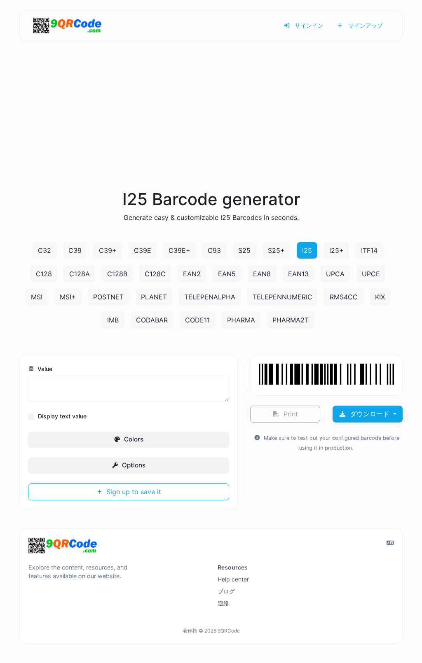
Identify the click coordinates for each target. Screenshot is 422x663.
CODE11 (197, 320)
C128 (44, 274)
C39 (75, 250)
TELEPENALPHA (209, 297)
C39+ (108, 250)
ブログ (226, 591)
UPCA (335, 274)
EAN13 (298, 274)
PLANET (154, 297)
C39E (142, 250)
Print (289, 414)
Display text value (62, 416)
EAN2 (192, 274)
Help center (233, 579)
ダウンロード (370, 414)
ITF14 (369, 250)
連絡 (223, 603)
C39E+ (179, 250)
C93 (214, 250)
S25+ (276, 250)
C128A (79, 274)
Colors (132, 439)
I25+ (336, 250)
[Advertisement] (211, 125)
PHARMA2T (290, 320)
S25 (244, 250)
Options (132, 465)
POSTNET (108, 297)
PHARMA (241, 320)
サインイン (308, 25)
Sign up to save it (132, 492)
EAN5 (227, 274)
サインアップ (365, 25)
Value (44, 368)
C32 (44, 250)
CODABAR (152, 320)
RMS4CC (344, 297)
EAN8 (262, 274)
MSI (36, 297)
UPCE (371, 274)
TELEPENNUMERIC (282, 297)
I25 (307, 250)
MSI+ (68, 297)
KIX (380, 297)
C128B (117, 274)
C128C (155, 274)
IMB (113, 320)
